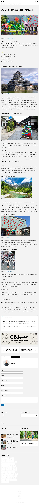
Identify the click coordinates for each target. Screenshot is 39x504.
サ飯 (3, 463)
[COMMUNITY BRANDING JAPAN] (3, 1)
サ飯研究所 (7, 463)
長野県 (15, 479)
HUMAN (2, 420)
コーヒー (10, 461)
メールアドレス (4, 380)
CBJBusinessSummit (5, 457)
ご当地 (3, 459)
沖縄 (3, 475)
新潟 (13, 471)
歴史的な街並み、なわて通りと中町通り (9, 56)
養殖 (3, 481)
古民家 (8, 467)
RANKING (19, 493)
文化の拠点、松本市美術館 (7, 59)
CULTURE (3, 414)
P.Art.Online (8, 237)
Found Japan (8, 93)
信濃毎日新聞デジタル (10, 271)
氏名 (2, 370)
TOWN (2, 422)
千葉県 (3, 467)
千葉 (14, 465)
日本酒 (8, 473)
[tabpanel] (29, 438)
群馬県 (3, 479)
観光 (11, 479)
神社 (6, 477)
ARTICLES (19, 491)
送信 (3, 404)
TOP (19, 489)
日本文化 (3, 473)
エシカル (12, 459)
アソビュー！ (8, 198)
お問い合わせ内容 (4, 395)
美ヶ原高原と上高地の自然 (7, 58)
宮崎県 (15, 467)
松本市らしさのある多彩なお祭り (8, 61)
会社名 (2, 375)
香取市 (7, 481)
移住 (14, 477)
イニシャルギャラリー (10, 38)
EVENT (2, 416)
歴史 (16, 473)
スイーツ (12, 463)
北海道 (10, 465)
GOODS (2, 418)
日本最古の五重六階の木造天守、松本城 (9, 54)
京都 (3, 465)
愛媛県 (10, 471)
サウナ (15, 461)
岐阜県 (12, 469)
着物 (3, 477)
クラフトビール (4, 461)
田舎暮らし (14, 475)
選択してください (4, 390)
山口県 (8, 469)
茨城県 (8, 479)
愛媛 (6, 471)
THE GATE (7, 140)
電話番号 (3, 385)
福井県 (10, 477)
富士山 (3, 469)
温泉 (9, 475)
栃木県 (12, 473)
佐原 (6, 465)
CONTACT (19, 498)
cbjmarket (12, 457)
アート (8, 459)
